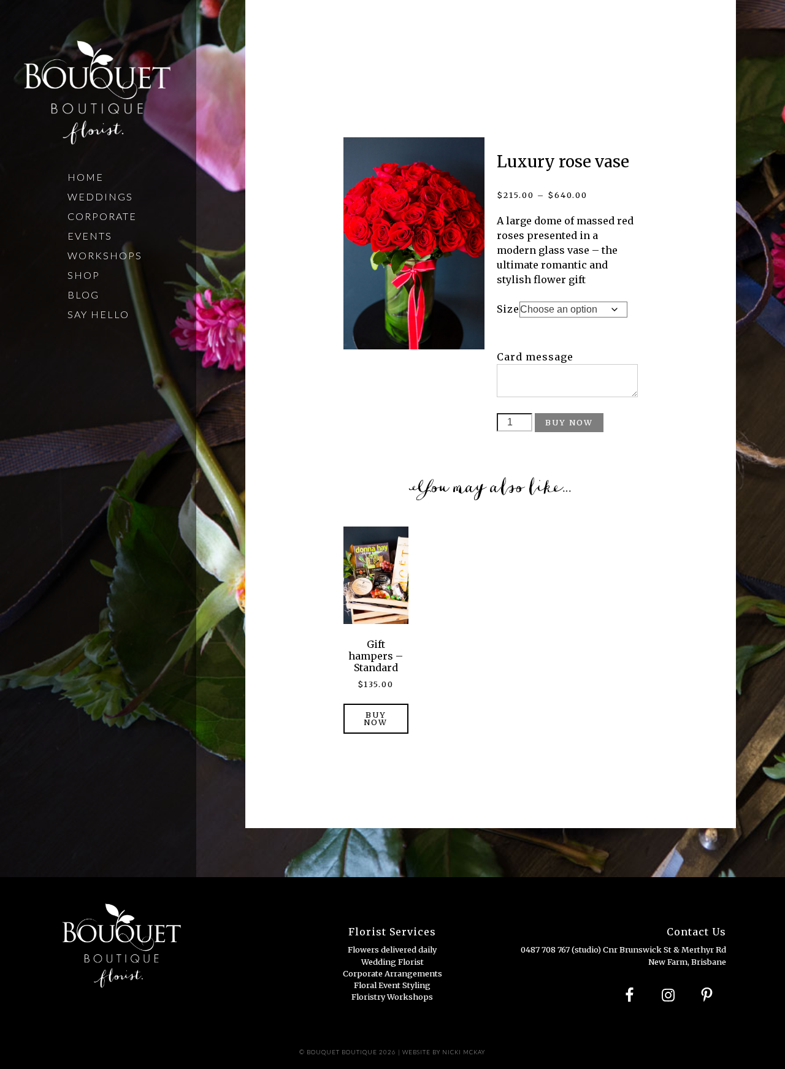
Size (508, 309)
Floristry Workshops (392, 997)
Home (85, 177)
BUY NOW (376, 719)
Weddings (100, 196)
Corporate (102, 216)
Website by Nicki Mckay (443, 1052)
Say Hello (98, 314)
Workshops (104, 255)
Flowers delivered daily (392, 949)
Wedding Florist (392, 962)
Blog (83, 294)
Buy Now (569, 422)
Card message (535, 357)
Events (89, 236)
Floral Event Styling (392, 985)
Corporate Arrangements (392, 973)
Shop (83, 275)
